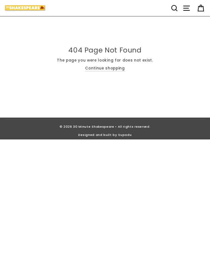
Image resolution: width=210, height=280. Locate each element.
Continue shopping (105, 68)
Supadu (125, 135)
